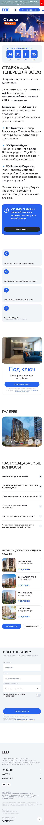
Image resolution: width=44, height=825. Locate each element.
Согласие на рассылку (10, 813)
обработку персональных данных (26, 390)
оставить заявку (22, 229)
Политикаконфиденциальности (9, 810)
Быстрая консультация (22, 384)
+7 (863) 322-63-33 (29, 10)
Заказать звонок (11, 626)
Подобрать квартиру (32, 626)
